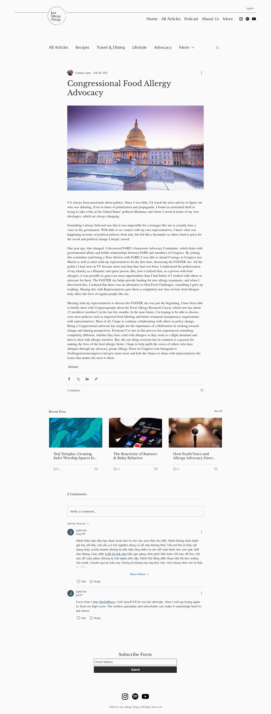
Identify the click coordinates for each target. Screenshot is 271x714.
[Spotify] (247, 19)
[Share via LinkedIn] (87, 379)
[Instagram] (241, 19)
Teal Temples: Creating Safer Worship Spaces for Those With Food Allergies (74, 456)
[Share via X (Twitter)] (78, 379)
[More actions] (201, 72)
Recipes (82, 47)
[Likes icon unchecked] (78, 581)
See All (218, 411)
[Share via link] (96, 379)
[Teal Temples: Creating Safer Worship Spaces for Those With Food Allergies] (75, 433)
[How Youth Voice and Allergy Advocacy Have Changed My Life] (195, 433)
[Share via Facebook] (69, 379)
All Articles (58, 47)
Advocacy (163, 47)
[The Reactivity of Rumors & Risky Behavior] (135, 433)
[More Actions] (201, 532)
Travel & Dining (111, 47)
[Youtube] (254, 19)
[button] (217, 47)
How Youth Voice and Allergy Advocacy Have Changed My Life (193, 456)
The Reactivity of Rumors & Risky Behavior (135, 456)
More (184, 47)
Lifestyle (139, 47)
